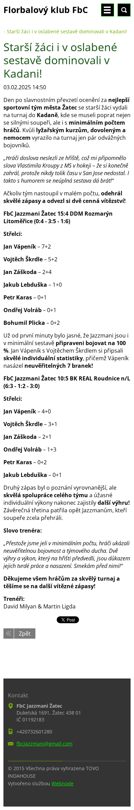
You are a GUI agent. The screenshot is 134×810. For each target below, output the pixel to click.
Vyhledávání (124, 9)
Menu (107, 9)
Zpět (25, 633)
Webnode (63, 783)
